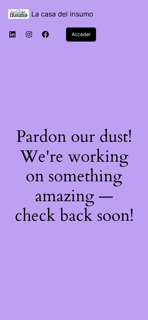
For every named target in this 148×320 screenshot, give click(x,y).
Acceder (81, 34)
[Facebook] (45, 34)
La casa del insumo (62, 14)
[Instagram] (29, 34)
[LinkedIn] (12, 34)
